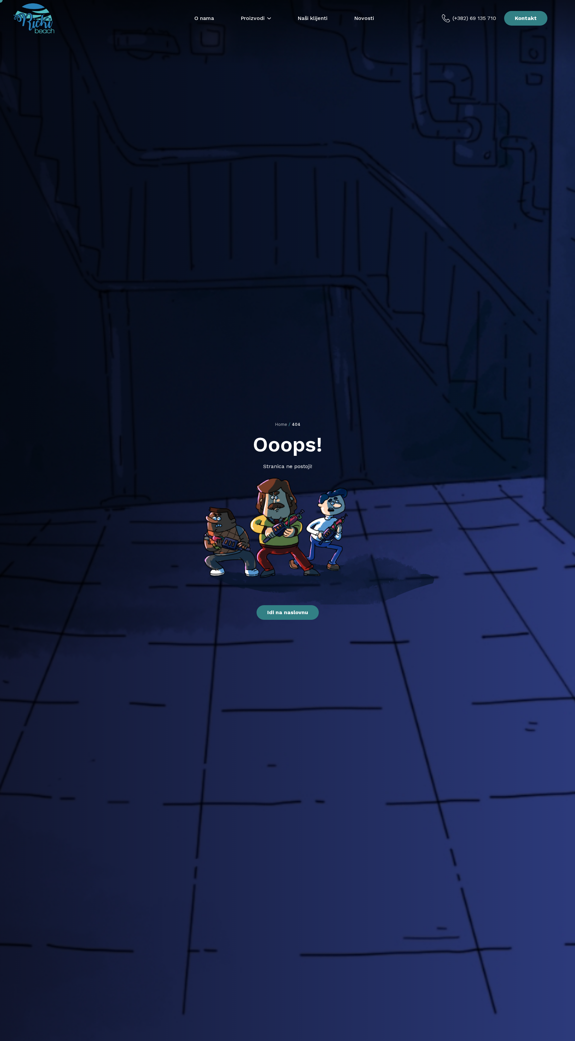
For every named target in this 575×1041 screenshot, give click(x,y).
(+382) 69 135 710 (474, 18)
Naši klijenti (312, 18)
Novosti (364, 18)
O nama (204, 18)
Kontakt (526, 18)
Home (281, 424)
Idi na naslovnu (287, 612)
